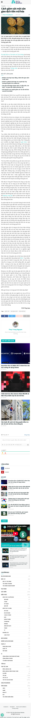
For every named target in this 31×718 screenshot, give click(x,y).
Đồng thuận (7, 619)
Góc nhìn (3, 591)
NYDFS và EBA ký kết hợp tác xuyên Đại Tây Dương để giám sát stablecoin (14, 82)
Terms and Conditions (21, 706)
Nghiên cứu (6, 632)
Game (4, 690)
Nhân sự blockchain (7, 641)
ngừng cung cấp (7, 195)
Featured (4, 589)
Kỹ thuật (6, 603)
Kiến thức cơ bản (7, 608)
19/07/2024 (17, 14)
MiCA (21, 258)
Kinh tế (4, 692)
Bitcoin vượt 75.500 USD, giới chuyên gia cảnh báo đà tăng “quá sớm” (18, 512)
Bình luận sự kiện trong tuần (10, 671)
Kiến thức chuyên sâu (8, 597)
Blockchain (7, 613)
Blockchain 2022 (6, 576)
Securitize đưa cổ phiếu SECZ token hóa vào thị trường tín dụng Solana (15, 366)
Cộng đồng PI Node (8, 658)
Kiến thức (4, 594)
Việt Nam (5, 650)
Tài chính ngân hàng (8, 696)
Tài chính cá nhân (7, 583)
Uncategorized (5, 683)
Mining (6, 623)
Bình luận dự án (7, 669)
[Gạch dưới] (6, 445)
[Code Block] (15, 445)
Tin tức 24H (9, 6)
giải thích (24, 142)
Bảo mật (6, 599)
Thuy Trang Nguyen (8, 14)
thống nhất (14, 68)
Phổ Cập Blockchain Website (17, 712)
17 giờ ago (11, 483)
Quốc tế (5, 648)
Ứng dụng (4, 685)
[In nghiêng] (4, 445)
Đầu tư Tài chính (7, 581)
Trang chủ (3, 6)
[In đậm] (2, 445)
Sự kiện (4, 673)
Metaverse (4, 638)
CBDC (4, 688)
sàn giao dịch (14, 311)
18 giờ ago (11, 495)
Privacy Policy (15, 708)
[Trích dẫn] (13, 445)
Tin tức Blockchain (8, 679)
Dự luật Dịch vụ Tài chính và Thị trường (12, 54)
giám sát (7, 311)
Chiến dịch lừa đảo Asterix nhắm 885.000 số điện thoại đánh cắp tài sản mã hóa (15, 395)
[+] (20, 444)
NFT (4, 694)
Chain (5, 601)
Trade (5, 628)
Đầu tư (3, 579)
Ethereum (6, 621)
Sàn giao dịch (7, 625)
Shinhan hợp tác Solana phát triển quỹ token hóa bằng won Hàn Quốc (18, 499)
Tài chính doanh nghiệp (9, 585)
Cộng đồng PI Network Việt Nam (11, 656)
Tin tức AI (5, 677)
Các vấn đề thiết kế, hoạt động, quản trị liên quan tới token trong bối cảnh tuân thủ (19, 506)
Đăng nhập (27, 435)
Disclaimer (12, 706)
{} (18, 444)
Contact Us (5, 706)
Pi (1, 654)
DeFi (5, 617)
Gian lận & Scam (7, 646)
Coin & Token (7, 615)
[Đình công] (8, 445)
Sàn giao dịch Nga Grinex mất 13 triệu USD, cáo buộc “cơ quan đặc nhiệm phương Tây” (15, 86)
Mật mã (6, 606)
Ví (4, 630)
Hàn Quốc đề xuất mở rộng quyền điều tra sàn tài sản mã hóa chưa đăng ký (14, 423)
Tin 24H (4, 675)
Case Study (7, 635)
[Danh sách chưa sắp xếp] (11, 445)
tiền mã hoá (22, 311)
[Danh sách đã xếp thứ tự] (10, 445)
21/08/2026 (4, 369)
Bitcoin (6, 610)
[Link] (17, 445)
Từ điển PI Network (8, 660)
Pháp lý (3, 644)
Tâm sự (3, 663)
